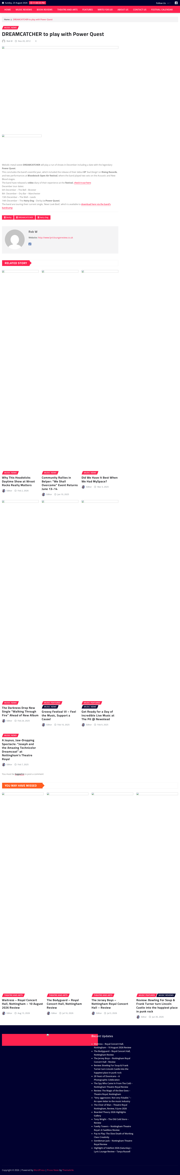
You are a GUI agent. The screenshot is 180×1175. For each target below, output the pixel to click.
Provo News (53, 1170)
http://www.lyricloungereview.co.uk (55, 237)
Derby (8, 217)
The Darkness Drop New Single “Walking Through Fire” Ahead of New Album (20, 711)
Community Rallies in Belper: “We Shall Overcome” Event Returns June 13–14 (60, 483)
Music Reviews (24, 9)
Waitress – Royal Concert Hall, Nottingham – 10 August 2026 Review (22, 1003)
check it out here (82, 182)
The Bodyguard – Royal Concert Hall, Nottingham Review (64, 1003)
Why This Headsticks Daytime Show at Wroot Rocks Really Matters (18, 481)
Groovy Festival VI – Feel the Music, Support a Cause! (59, 715)
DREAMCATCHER (25, 217)
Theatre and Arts (67, 9)
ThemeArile (68, 1170)
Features (87, 9)
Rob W (10, 41)
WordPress (39, 1170)
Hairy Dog (44, 217)
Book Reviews (45, 9)
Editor (9, 490)
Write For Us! (105, 9)
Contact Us (140, 9)
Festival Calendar (162, 9)
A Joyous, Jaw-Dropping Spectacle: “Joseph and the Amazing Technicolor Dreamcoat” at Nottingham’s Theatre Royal (19, 749)
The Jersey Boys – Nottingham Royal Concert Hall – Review (110, 1003)
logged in (19, 774)
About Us (123, 9)
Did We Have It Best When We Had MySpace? (100, 479)
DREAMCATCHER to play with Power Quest (33, 19)
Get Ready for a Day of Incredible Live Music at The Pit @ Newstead (98, 715)
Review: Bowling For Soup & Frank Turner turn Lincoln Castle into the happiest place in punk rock (157, 1005)
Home (7, 9)
